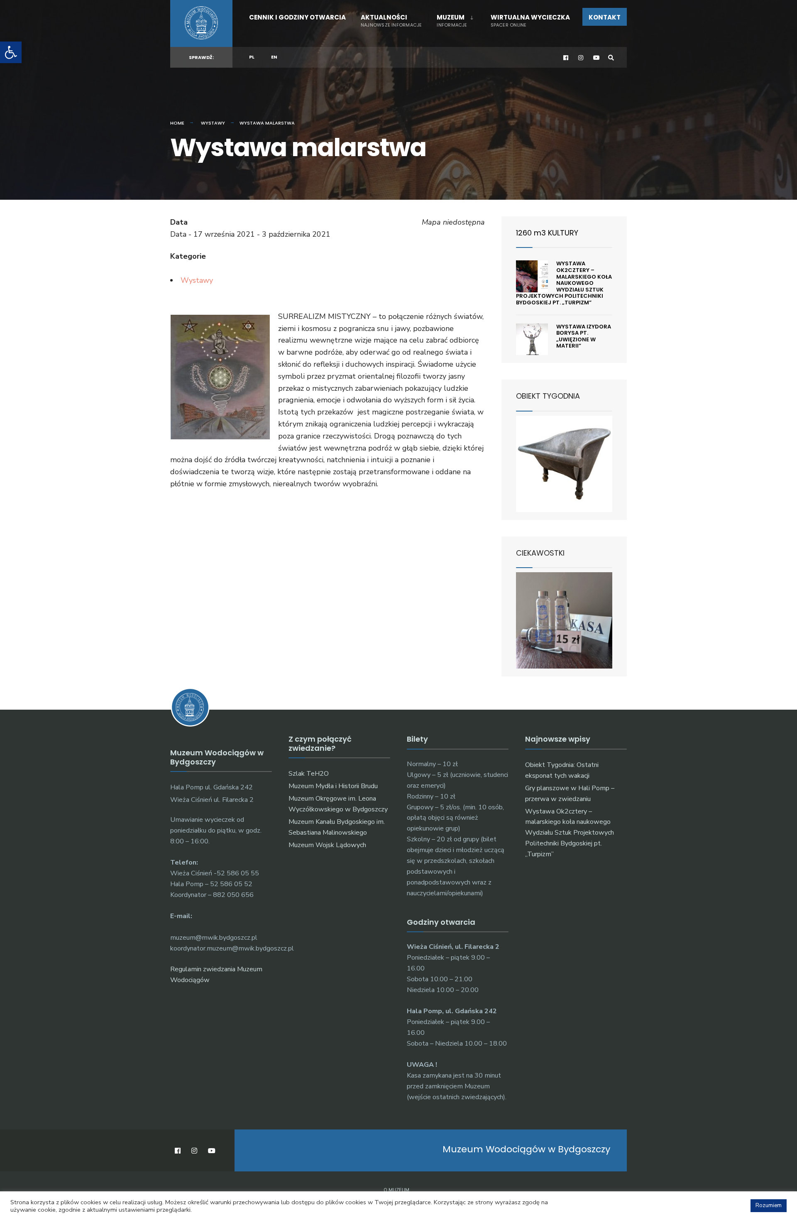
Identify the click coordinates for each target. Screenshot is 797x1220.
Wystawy (213, 123)
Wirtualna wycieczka (530, 20)
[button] (11, 52)
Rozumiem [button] (768, 1205)
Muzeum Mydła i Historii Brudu (333, 786)
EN (274, 57)
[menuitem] (455, 19)
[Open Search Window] (611, 57)
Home (177, 123)
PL (251, 57)
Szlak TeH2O (308, 773)
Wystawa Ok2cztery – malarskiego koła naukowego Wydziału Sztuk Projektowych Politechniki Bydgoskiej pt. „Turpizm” (564, 283)
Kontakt (605, 17)
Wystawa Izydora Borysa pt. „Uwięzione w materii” (583, 336)
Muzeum (452, 20)
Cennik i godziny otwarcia (297, 17)
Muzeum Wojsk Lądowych (327, 845)
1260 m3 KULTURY (547, 233)
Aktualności (391, 20)
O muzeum (396, 1190)
